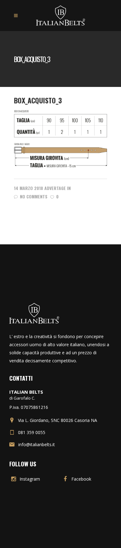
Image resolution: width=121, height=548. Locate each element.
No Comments (33, 196)
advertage (55, 188)
